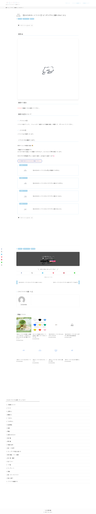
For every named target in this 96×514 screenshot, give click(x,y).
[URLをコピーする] (2, 265)
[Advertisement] (48, 233)
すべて (9, 408)
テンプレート (11, 468)
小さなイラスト (26, 18)
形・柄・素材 (11, 458)
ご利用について (11, 404)
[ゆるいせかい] (13, 3)
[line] (48, 510)
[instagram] (47, 510)
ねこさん (19, 18)
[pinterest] (50, 510)
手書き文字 (10, 444)
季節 (9, 431)
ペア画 (9, 464)
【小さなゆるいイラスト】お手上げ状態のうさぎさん (45, 170)
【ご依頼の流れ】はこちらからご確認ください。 (30, 161)
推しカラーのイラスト (13, 474)
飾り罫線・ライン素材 (13, 454)
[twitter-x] (45, 510)
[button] (21, 273)
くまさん (10, 418)
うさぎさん (10, 421)
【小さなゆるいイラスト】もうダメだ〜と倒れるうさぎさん (47, 183)
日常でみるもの (11, 434)
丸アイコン (10, 461)
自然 (9, 428)
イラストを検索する (13, 481)
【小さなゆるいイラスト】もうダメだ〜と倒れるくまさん (47, 196)
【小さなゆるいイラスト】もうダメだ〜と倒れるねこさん (47, 209)
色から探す (10, 478)
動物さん (10, 414)
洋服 (9, 471)
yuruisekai (24, 304)
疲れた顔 (32, 18)
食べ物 (9, 438)
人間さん (10, 411)
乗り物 (9, 441)
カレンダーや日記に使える (14, 451)
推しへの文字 (11, 448)
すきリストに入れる (25, 25)
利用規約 (19, 108)
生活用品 (10, 424)
